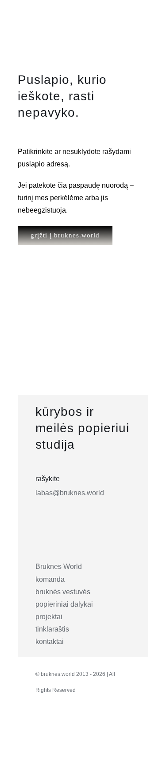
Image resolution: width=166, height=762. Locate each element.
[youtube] (101, 723)
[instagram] (42, 723)
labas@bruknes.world (69, 493)
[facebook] (62, 723)
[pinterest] (81, 723)
